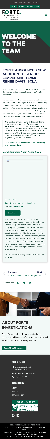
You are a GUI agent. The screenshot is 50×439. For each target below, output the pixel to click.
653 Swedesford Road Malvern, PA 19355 (23, 368)
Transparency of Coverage (33, 436)
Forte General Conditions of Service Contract (29, 433)
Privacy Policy (18, 395)
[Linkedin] (17, 415)
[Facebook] (13, 415)
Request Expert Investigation (14, 348)
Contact (16, 391)
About (14, 388)
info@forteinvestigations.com (25, 373)
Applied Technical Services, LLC (27, 427)
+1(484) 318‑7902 (21, 376)
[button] (46, 15)
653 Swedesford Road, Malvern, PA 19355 (25, 2)
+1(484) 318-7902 (17, 206)
